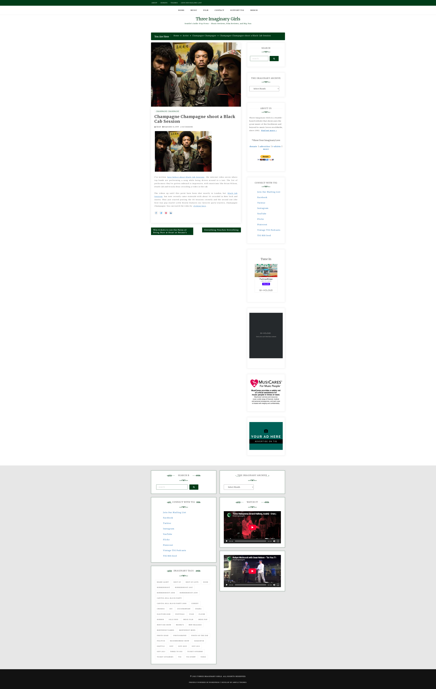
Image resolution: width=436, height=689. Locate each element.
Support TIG (237, 10)
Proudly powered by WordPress (204, 682)
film (191, 614)
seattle (161, 646)
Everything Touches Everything (221, 230)
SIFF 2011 (196, 646)
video (203, 657)
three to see (176, 651)
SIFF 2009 (182, 646)
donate (253, 146)
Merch (254, 10)
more (266, 149)
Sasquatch (199, 641)
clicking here (199, 206)
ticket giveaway (195, 651)
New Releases (195, 625)
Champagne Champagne (167, 111)
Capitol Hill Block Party (169, 598)
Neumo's (180, 625)
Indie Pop (202, 619)
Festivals (180, 614)
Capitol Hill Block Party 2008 (171, 603)
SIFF (171, 646)
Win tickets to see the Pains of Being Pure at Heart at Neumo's (170, 231)
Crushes (161, 609)
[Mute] (274, 541)
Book (205, 582)
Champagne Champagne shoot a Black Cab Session (194, 119)
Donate (164, 3)
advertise (265, 146)
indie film (188, 619)
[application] (252, 527)
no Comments (187, 127)
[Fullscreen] (278, 541)
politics (161, 641)
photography (180, 635)
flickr (202, 614)
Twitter (261, 203)
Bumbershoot (163, 587)
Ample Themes (239, 682)
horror (160, 619)
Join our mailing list (191, 3)
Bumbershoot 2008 (166, 593)
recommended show (179, 641)
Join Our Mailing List (268, 192)
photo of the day (199, 635)
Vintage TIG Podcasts (268, 230)
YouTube (261, 213)
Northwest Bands (165, 630)
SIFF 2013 (161, 651)
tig (179, 657)
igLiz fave (173, 619)
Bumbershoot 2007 (184, 587)
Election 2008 (164, 614)
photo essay (163, 635)
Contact (219, 10)
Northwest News (187, 630)
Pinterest (262, 224)
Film (205, 10)
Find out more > (269, 131)
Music (194, 10)
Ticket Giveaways (165, 657)
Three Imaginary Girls (218, 18)
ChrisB (158, 127)
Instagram (262, 208)
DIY (171, 609)
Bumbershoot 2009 (189, 593)
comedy (195, 603)
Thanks (174, 3)
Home (181, 10)
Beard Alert (163, 582)
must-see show (164, 625)
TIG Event (191, 657)
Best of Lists (192, 582)
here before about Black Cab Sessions (185, 177)
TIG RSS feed (264, 235)
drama (198, 609)
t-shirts (276, 146)
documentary (184, 609)
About (154, 3)
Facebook (262, 197)
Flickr (260, 219)
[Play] (227, 541)
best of (177, 582)
